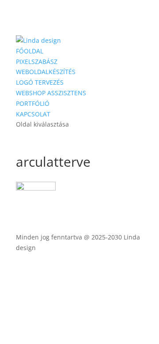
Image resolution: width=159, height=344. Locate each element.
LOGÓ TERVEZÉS (40, 82)
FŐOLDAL (29, 51)
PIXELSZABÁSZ (36, 61)
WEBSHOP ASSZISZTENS (51, 93)
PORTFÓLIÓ (32, 103)
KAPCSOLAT (33, 114)
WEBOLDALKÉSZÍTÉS (46, 71)
